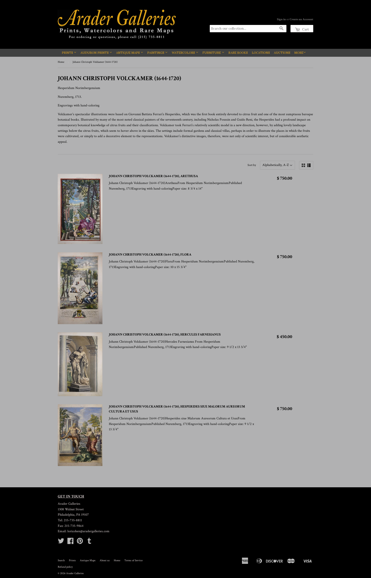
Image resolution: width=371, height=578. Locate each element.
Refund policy (65, 567)
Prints (68, 53)
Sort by (252, 165)
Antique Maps (128, 53)
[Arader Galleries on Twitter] (61, 542)
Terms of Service (133, 560)
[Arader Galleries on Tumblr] (89, 542)
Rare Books (238, 53)
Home (61, 62)
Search (61, 560)
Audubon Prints (95, 53)
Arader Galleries (75, 573)
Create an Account (301, 19)
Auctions (282, 53)
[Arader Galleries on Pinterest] (80, 542)
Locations (261, 53)
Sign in (281, 19)
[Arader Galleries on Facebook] (70, 542)
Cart (305, 29)
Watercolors (184, 53)
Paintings (156, 53)
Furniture (212, 53)
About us (105, 560)
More (298, 53)
